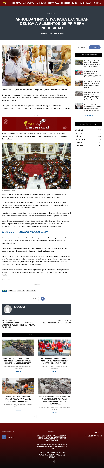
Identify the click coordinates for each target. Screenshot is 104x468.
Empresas (41, 3)
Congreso (21, 290)
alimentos (12, 290)
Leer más (18, 372)
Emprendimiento (69, 3)
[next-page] (37, 416)
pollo (33, 290)
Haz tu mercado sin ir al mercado (57, 323)
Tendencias (85, 3)
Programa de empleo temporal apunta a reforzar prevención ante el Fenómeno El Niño (54, 360)
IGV (28, 290)
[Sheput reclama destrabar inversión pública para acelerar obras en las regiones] (18, 386)
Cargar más (88, 115)
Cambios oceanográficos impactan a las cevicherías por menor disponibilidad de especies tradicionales (54, 400)
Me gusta (29, 437)
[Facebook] (43, 299)
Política (97, 3)
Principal (16, 3)
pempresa (47, 33)
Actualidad (28, 3)
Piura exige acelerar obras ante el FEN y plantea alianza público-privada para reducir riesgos (18, 360)
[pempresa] (8, 309)
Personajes (53, 3)
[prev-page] (34, 416)
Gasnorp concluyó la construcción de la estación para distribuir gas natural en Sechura (18, 325)
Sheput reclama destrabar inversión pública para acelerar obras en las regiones (18, 399)
